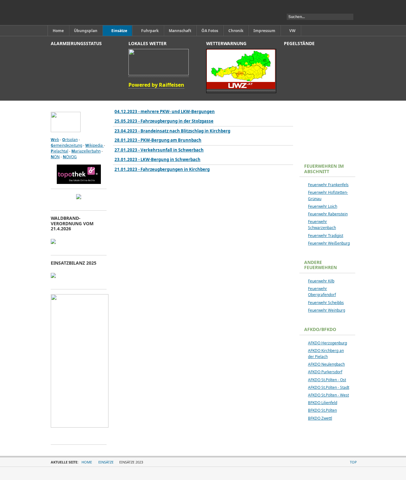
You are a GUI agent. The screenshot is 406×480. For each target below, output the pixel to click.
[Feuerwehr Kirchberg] (80, 12)
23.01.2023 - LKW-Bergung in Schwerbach (157, 159)
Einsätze (106, 462)
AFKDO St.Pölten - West (328, 395)
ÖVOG (70, 156)
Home (87, 462)
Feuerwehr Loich (322, 206)
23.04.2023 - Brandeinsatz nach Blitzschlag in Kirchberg (172, 131)
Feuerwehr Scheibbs (326, 302)
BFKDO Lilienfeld (322, 402)
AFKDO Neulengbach (326, 364)
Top (353, 462)
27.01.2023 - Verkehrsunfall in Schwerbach (159, 150)
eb (55, 139)
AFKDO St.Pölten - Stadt (328, 387)
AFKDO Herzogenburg (327, 343)
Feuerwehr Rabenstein (328, 214)
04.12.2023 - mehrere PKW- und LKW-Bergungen (165, 111)
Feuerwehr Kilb (321, 281)
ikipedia (94, 145)
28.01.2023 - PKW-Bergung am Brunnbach (158, 140)
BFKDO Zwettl (320, 418)
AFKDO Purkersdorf (325, 372)
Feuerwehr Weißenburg (329, 243)
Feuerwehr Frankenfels (328, 184)
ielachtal (59, 151)
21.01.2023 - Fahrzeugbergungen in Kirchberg (162, 169)
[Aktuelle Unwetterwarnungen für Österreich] (240, 88)
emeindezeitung (66, 145)
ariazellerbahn (86, 151)
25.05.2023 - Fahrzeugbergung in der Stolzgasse (164, 121)
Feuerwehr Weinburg (326, 310)
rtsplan (70, 139)
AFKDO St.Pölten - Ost (327, 379)
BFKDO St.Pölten (322, 410)
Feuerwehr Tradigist (325, 235)
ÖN (55, 156)
